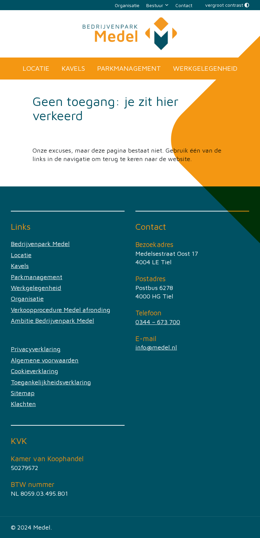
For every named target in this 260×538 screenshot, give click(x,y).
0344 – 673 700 (157, 322)
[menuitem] (127, 5)
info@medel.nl (156, 347)
